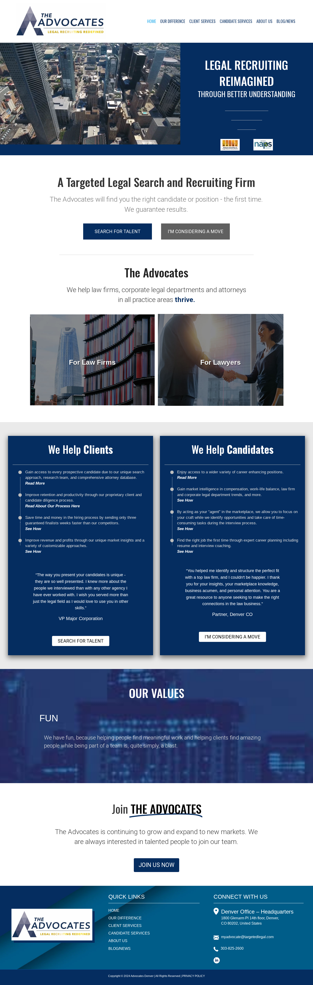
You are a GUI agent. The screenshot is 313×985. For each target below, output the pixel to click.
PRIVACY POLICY (193, 976)
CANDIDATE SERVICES (236, 21)
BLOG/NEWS (286, 21)
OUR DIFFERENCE (172, 21)
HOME (151, 21)
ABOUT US (264, 21)
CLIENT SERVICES (202, 21)
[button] (117, 231)
